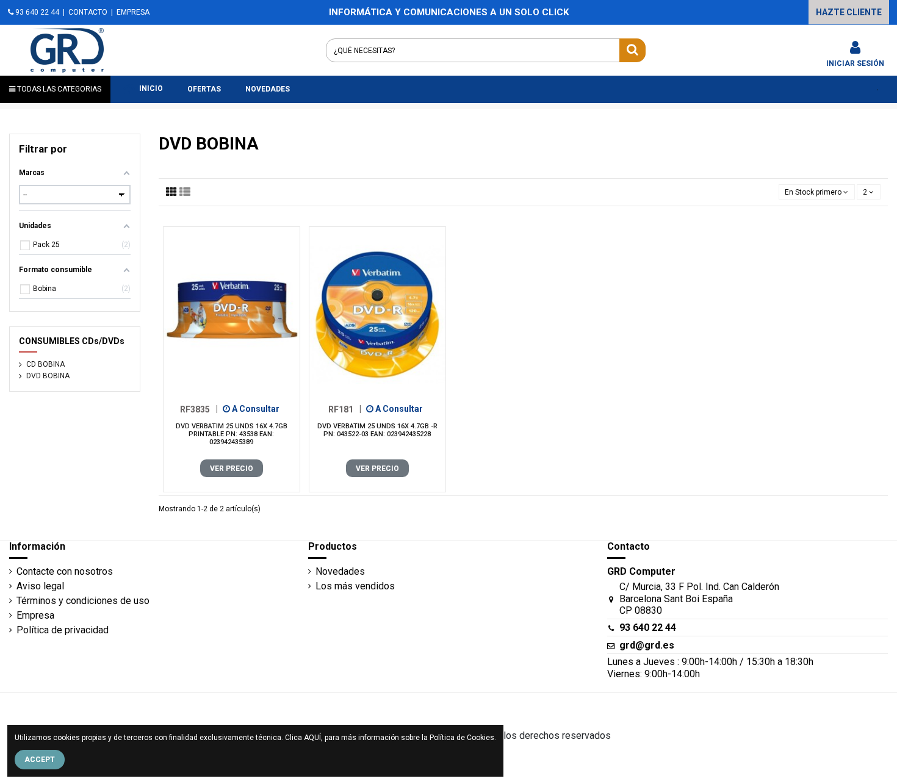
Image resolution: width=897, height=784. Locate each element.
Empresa (35, 615)
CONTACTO (87, 12)
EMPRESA (133, 12)
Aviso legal (40, 586)
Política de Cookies (462, 737)
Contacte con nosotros (64, 571)
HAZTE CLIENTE (849, 12)
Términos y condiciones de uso (83, 600)
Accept (39, 759)
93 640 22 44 (36, 12)
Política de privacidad (62, 630)
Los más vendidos (355, 586)
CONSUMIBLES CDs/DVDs (71, 341)
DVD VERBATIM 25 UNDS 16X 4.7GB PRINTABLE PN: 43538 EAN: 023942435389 (231, 434)
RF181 (344, 409)
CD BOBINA (45, 364)
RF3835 (199, 409)
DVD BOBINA (48, 376)
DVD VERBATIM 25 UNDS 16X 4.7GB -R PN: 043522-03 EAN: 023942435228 (377, 430)
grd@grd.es (646, 645)
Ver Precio (231, 468)
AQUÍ (312, 737)
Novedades (340, 571)
